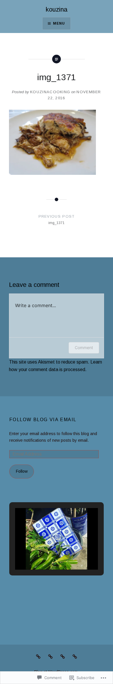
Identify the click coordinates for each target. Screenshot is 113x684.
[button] (43, 553)
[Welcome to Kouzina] (75, 656)
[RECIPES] (38, 656)
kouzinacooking (50, 92)
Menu (59, 23)
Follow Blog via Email (42, 419)
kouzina (57, 9)
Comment (84, 347)
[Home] (62, 656)
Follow (22, 471)
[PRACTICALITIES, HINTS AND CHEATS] (50, 656)
